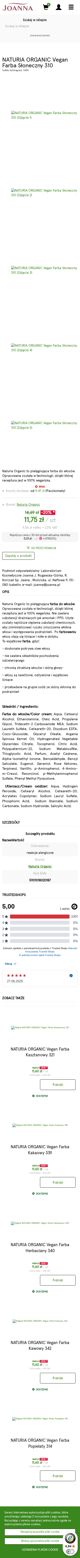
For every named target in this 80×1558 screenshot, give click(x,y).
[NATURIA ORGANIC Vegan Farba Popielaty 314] (40, 1419)
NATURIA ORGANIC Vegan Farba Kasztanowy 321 (40, 1052)
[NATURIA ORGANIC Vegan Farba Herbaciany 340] (40, 1223)
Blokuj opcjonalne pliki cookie (40, 1541)
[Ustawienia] (58, 7)
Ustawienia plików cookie (40, 1549)
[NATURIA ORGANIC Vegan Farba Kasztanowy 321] (40, 1027)
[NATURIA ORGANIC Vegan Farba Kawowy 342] (40, 1321)
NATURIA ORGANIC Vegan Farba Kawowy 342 (40, 1346)
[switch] (70, 1551)
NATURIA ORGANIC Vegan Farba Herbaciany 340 (40, 1248)
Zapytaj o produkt (18, 556)
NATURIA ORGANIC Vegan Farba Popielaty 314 (40, 1443)
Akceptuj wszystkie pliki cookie (40, 1532)
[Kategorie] (71, 7)
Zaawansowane (40, 36)
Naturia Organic (28, 504)
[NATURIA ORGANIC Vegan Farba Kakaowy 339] (40, 1125)
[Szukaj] (72, 24)
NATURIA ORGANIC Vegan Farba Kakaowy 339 (40, 1150)
